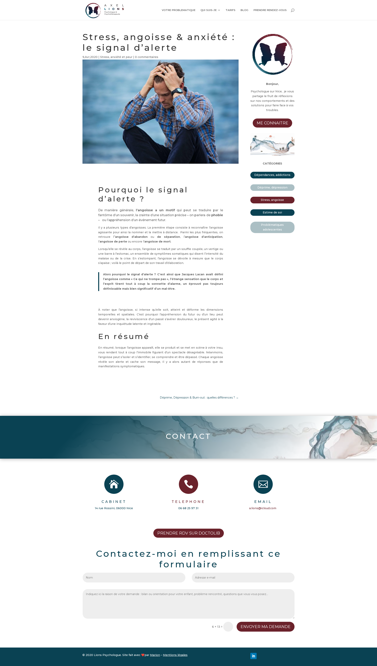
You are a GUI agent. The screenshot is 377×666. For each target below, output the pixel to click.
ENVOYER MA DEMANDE (266, 626)
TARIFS (230, 10)
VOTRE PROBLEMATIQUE (178, 10)
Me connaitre (272, 123)
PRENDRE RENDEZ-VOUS (270, 10)
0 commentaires (146, 57)
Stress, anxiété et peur (116, 57)
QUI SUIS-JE (208, 10)
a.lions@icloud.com (262, 508)
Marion (155, 655)
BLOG (244, 10)
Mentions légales (175, 655)
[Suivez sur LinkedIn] (253, 656)
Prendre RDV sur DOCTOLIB (188, 533)
